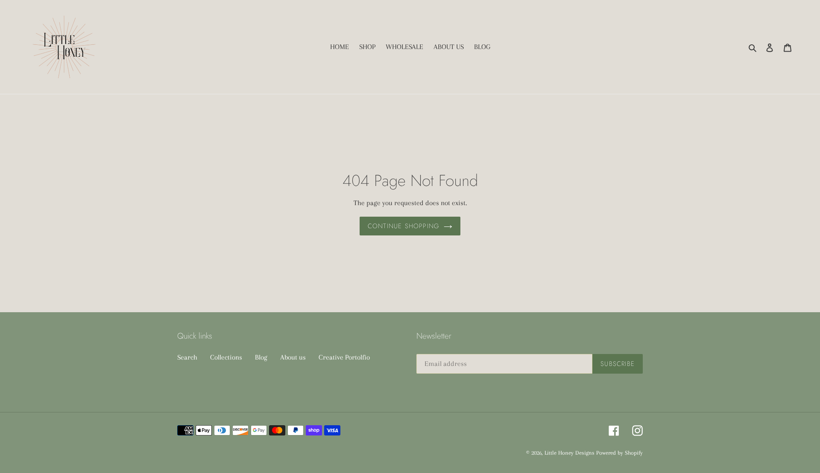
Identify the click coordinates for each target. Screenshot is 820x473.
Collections (226, 357)
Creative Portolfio (344, 357)
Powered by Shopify (619, 453)
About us (293, 357)
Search (187, 357)
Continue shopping (403, 226)
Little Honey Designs (569, 453)
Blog (261, 357)
